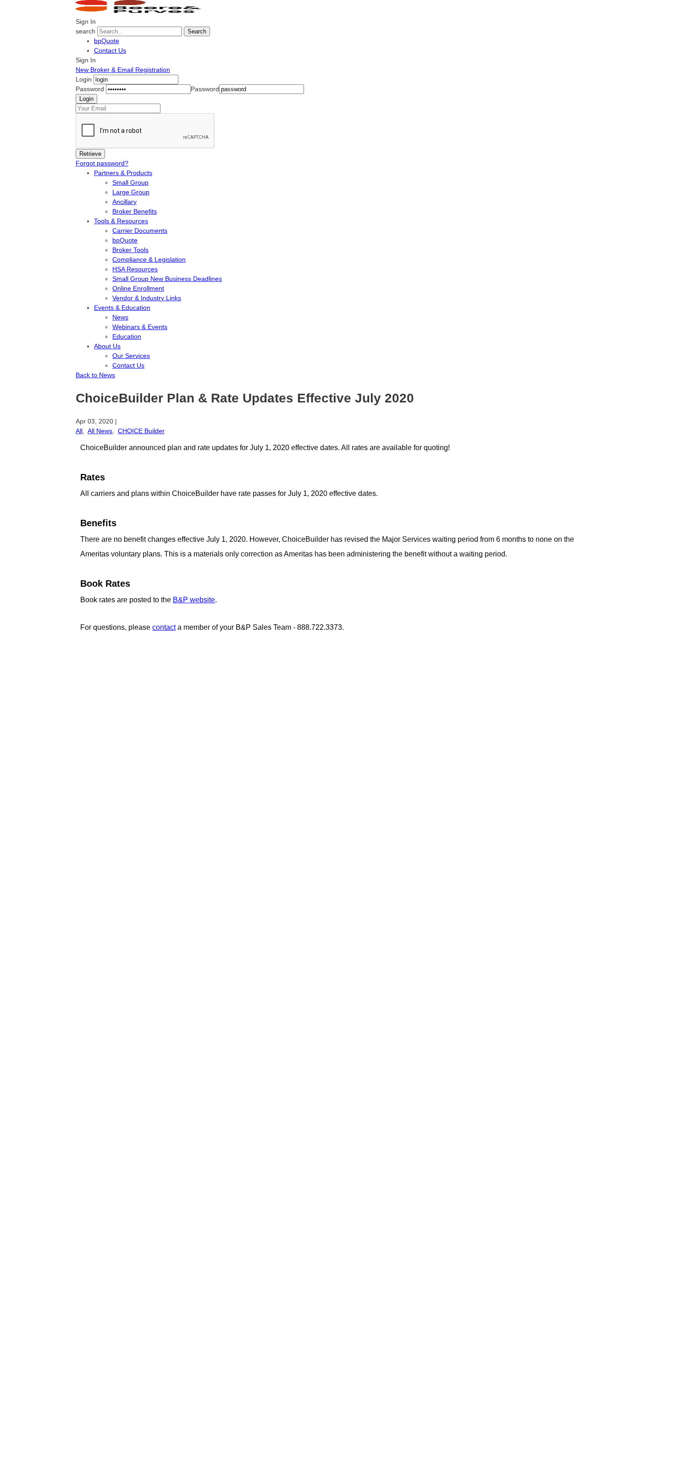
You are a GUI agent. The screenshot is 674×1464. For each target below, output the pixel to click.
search (85, 31)
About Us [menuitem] (107, 346)
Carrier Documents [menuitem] (139, 230)
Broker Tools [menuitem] (130, 249)
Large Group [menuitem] (130, 192)
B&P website (194, 600)
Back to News (95, 375)
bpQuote (106, 40)
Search (197, 31)
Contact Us (110, 50)
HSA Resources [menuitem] (135, 269)
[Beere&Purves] (142, 12)
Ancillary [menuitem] (124, 201)
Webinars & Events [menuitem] (139, 326)
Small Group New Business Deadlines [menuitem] (167, 278)
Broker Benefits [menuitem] (134, 211)
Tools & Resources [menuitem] (121, 221)
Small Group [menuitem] (130, 182)
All (79, 431)
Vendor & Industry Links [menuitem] (146, 298)
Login (84, 79)
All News (100, 431)
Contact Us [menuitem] (128, 365)
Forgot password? (102, 163)
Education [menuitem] (126, 336)
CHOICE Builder (141, 431)
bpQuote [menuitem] (125, 240)
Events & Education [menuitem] (122, 307)
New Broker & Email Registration (123, 69)
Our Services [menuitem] (131, 355)
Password (90, 89)
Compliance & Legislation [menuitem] (149, 259)
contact (164, 627)
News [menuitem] (120, 317)
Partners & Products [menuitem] (123, 172)
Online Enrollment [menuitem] (138, 288)
